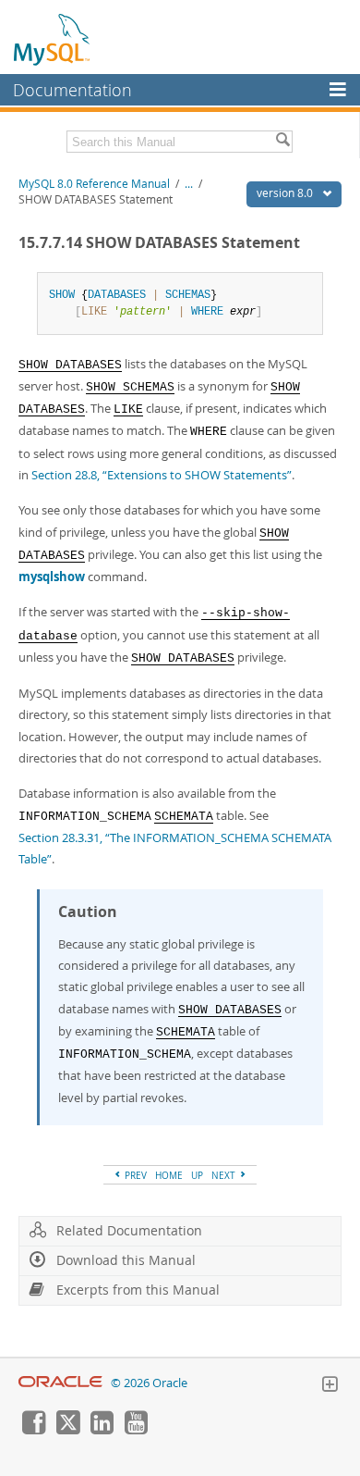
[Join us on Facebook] (33, 1430)
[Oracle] (60, 1383)
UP (197, 1175)
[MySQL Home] (52, 39)
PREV (134, 1175)
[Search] (282, 141)
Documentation (72, 90)
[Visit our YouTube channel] (135, 1430)
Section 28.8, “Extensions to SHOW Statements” (161, 474)
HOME (169, 1175)
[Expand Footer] (330, 1386)
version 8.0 (286, 193)
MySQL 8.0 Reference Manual (94, 184)
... (189, 184)
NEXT (224, 1175)
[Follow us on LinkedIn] (101, 1430)
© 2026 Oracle (149, 1383)
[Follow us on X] (67, 1430)
